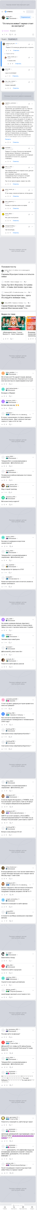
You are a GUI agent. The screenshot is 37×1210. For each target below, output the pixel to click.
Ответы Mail (14, 1043)
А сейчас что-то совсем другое (21, 270)
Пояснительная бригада (17, 1165)
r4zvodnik (6, 281)
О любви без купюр (18, 292)
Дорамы (12, 701)
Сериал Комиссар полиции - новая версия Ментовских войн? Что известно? (15, 308)
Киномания (12, 18)
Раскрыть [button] (8, 139)
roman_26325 (7, 303)
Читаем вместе (14, 579)
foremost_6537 (8, 292)
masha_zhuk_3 (8, 270)
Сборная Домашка (16, 991)
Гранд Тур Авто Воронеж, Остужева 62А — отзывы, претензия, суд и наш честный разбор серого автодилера (16, 287)
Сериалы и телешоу (17, 303)
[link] (13, 328)
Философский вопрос (17, 813)
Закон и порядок (15, 281)
